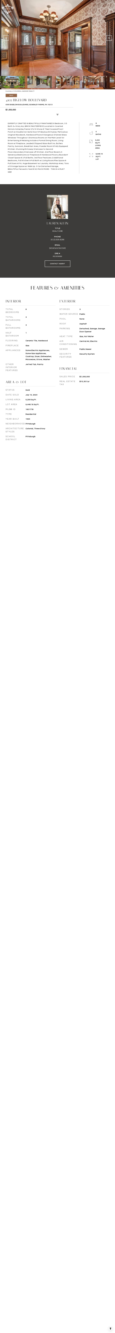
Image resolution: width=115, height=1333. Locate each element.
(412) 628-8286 (57, 239)
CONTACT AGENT (57, 264)
